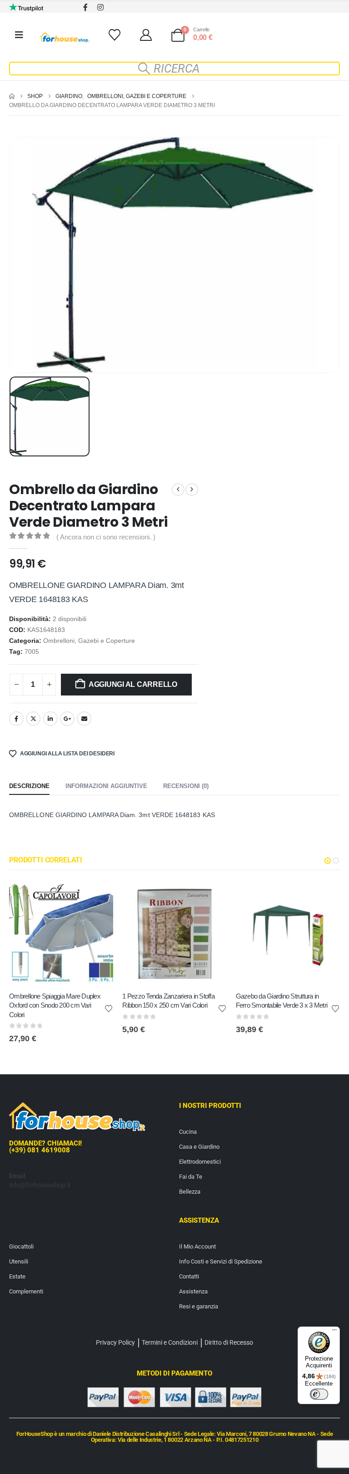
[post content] (61, 933)
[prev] (178, 489)
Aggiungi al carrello (133, 684)
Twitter (33, 718)
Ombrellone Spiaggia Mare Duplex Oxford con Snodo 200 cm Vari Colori (54, 1005)
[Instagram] (100, 7)
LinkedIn (50, 718)
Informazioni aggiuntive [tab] (106, 786)
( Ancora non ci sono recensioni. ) (105, 537)
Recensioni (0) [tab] (186, 786)
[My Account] (146, 35)
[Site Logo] (65, 37)
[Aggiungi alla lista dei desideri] (108, 1008)
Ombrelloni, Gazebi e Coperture (89, 640)
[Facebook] (85, 7)
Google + (67, 718)
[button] (174, 68)
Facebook (16, 718)
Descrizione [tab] (29, 786)
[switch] (319, 1394)
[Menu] (334, 1332)
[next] (191, 489)
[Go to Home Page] (12, 96)
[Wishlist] (114, 35)
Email (84, 718)
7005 (32, 651)
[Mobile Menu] (19, 35)
